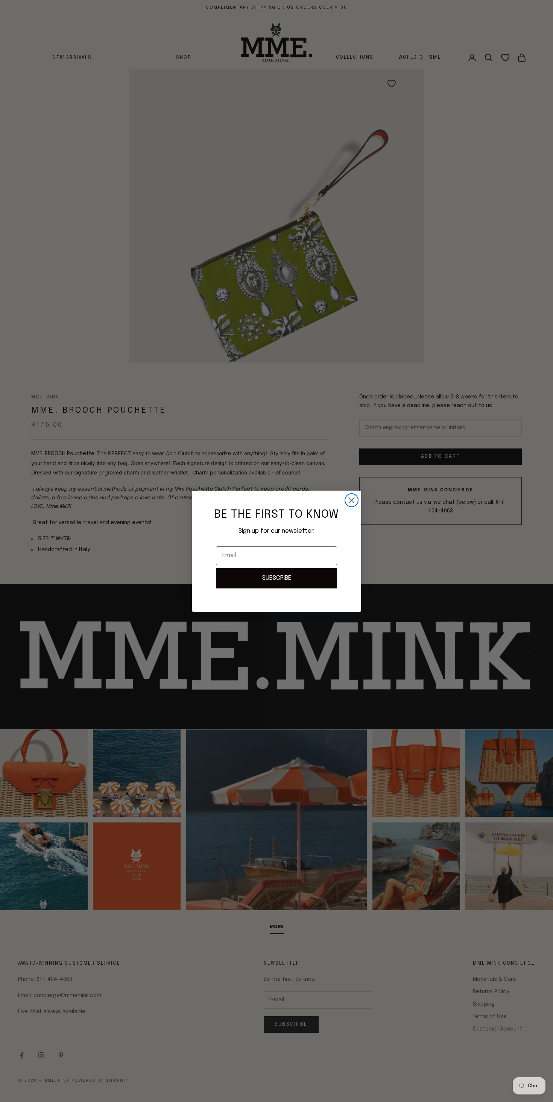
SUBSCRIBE (276, 578)
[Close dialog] (351, 500)
